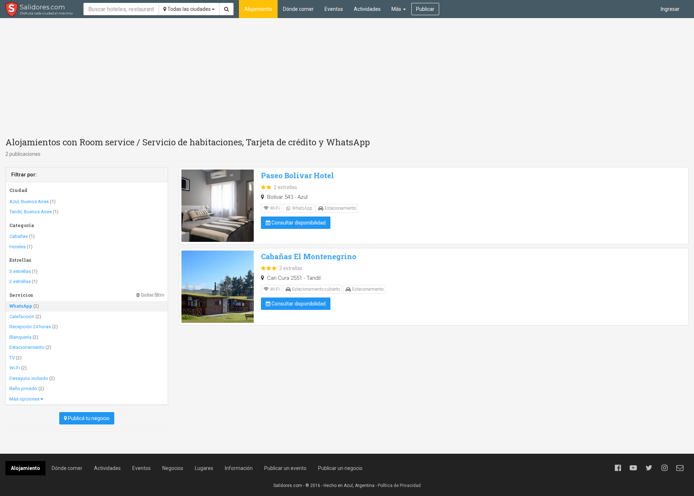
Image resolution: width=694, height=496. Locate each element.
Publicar (425, 9)
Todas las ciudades (189, 9)
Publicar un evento (285, 468)
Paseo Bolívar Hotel (297, 175)
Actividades (367, 9)
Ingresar (670, 9)
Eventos (334, 9)
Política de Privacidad (399, 485)
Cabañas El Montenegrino (308, 256)
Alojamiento (258, 9)
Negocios (172, 468)
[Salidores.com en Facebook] (618, 468)
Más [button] (396, 9)
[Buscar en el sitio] (226, 9)
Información (239, 468)
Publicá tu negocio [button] (88, 418)
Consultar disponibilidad (298, 223)
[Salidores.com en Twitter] (649, 468)
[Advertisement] (347, 76)
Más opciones (24, 399)
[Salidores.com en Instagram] (664, 468)
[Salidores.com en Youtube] (633, 468)
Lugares (204, 468)
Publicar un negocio (340, 468)
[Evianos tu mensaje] (680, 468)
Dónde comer (298, 9)
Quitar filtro (152, 294)
